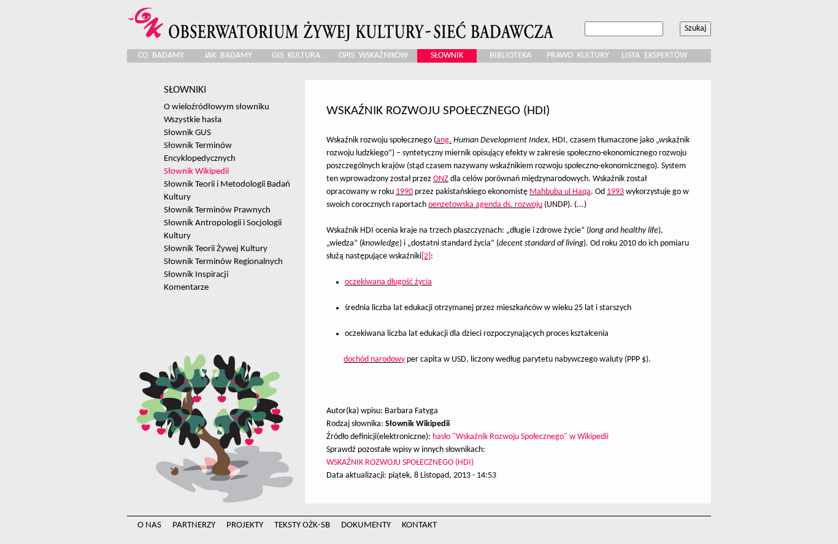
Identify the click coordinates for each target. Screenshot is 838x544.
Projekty (244, 525)
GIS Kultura (296, 55)
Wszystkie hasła (192, 120)
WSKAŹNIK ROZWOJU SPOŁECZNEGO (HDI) (400, 462)
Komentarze (186, 287)
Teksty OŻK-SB (302, 525)
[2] (426, 256)
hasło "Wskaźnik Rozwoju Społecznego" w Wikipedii (520, 436)
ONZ (440, 179)
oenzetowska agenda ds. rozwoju (485, 204)
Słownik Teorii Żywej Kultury (215, 249)
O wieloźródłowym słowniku (216, 107)
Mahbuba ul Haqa (560, 191)
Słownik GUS (187, 133)
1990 (404, 191)
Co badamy (161, 55)
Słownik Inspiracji (196, 274)
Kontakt (419, 525)
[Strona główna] (342, 20)
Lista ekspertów (654, 55)
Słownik (447, 55)
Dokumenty (366, 525)
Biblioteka (510, 55)
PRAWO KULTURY (578, 55)
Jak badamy (228, 55)
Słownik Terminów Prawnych (217, 210)
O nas (149, 525)
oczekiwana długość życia (388, 282)
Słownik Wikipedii (196, 171)
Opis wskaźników (373, 55)
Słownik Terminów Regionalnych (223, 261)
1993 (615, 191)
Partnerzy (193, 525)
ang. (444, 140)
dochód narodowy (374, 359)
